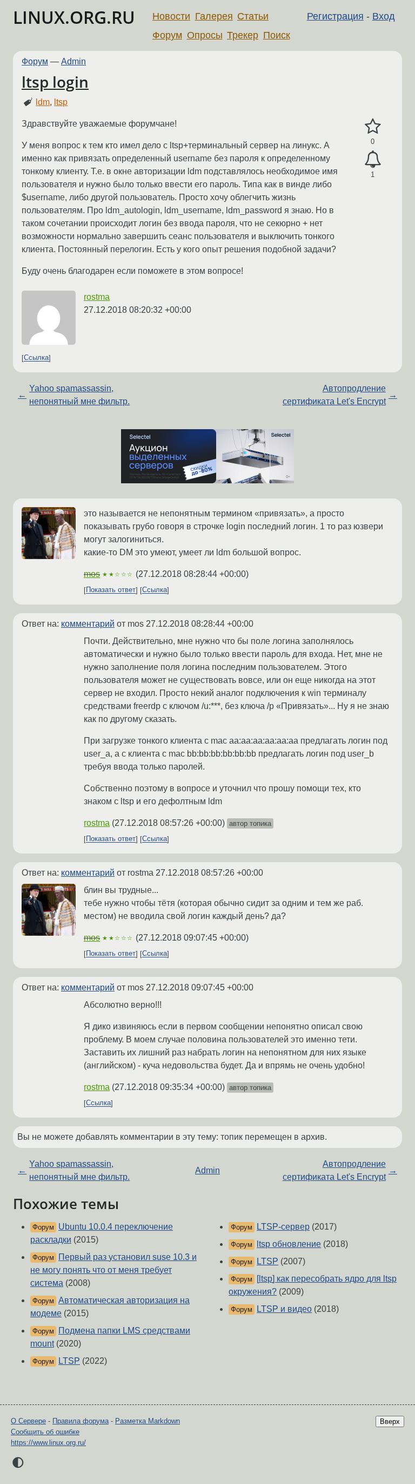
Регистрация (335, 16)
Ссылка (36, 358)
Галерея (214, 16)
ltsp (61, 102)
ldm (43, 102)
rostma (97, 296)
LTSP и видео (284, 1309)
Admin (73, 61)
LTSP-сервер (283, 1226)
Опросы (205, 35)
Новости (171, 16)
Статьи (253, 16)
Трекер (242, 35)
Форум (167, 35)
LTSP (69, 1360)
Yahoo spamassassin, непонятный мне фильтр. (79, 395)
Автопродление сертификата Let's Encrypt (334, 395)
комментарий (88, 623)
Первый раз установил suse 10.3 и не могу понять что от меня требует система (113, 1270)
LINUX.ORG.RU (74, 17)
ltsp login (55, 81)
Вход (383, 16)
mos (92, 574)
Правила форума (80, 1421)
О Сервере (28, 1421)
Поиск (276, 35)
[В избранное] (372, 126)
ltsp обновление (289, 1244)
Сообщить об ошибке (45, 1432)
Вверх (390, 1421)
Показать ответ (111, 590)
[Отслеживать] (372, 159)
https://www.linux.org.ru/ (48, 1443)
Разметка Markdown (147, 1421)
